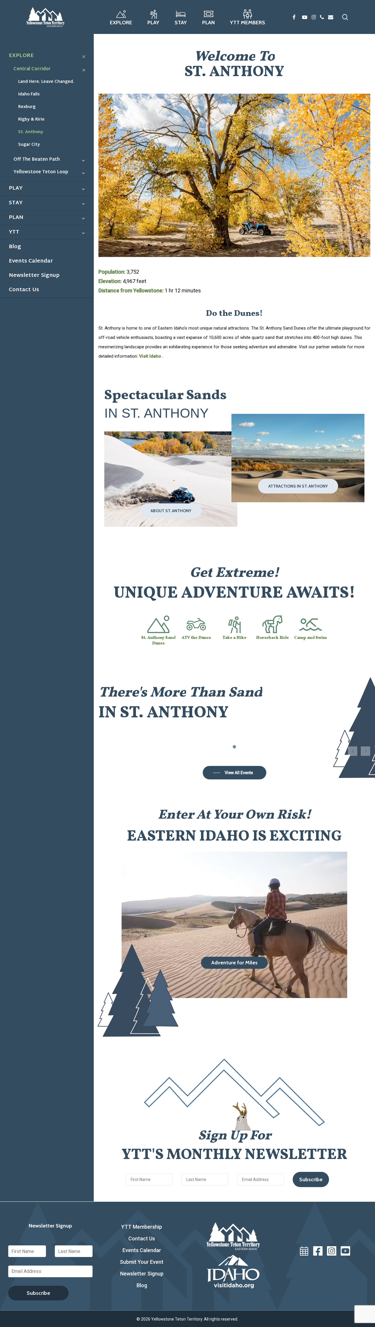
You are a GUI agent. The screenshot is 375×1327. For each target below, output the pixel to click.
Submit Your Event (141, 1262)
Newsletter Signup (141, 1274)
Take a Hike (234, 638)
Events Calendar (141, 1250)
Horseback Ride (272, 638)
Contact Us (141, 1238)
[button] (171, 510)
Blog (142, 1285)
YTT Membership (141, 1227)
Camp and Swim (310, 638)
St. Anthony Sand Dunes (158, 640)
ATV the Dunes (196, 638)
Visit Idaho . (151, 356)
